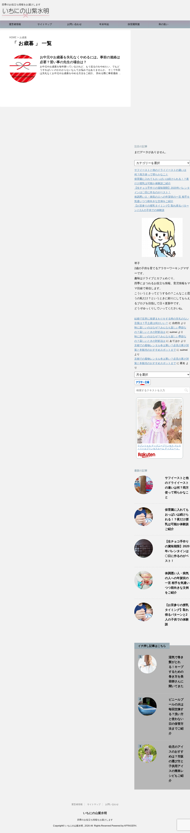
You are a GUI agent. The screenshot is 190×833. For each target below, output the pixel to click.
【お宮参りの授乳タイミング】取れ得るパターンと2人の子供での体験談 (177, 614)
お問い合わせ (74, 24)
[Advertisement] (162, 86)
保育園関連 (134, 24)
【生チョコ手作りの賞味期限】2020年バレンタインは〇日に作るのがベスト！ (177, 551)
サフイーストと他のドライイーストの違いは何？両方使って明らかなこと (177, 487)
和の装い (163, 24)
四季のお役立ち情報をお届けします (95, 820)
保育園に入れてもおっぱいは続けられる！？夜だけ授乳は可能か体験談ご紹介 (177, 519)
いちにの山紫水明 (95, 813)
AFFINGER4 (130, 825)
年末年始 (104, 24)
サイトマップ (44, 24)
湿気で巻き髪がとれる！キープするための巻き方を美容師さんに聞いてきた (176, 672)
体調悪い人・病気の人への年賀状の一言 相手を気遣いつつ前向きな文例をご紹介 (177, 583)
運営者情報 (15, 24)
